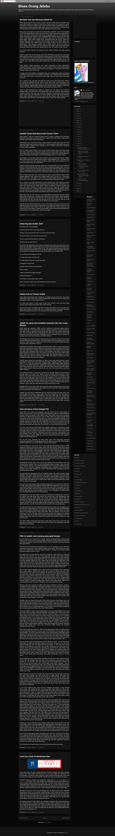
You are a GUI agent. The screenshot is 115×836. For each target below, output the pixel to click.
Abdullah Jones (89, 204)
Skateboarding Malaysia (91, 413)
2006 (77, 191)
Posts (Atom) (48, 822)
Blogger (66, 832)
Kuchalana (90, 320)
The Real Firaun (89, 420)
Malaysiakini (78, 499)
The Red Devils (79, 518)
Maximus (26, 363)
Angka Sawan (90, 217)
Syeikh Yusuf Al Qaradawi (81, 512)
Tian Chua (90, 428)
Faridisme (89, 281)
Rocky (88, 385)
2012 (77, 113)
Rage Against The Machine (82, 504)
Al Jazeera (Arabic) (80, 463)
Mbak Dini (89, 335)
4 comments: (41, 812)
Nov (79, 127)
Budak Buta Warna (90, 259)
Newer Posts (23, 818)
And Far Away (91, 214)
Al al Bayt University (80, 460)
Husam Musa (90, 299)
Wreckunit (89, 443)
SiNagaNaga (90, 410)
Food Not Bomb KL (89, 289)
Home (45, 818)
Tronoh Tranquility (90, 432)
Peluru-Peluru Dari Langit (90, 369)
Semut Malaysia (89, 400)
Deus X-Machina (89, 277)
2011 (77, 116)
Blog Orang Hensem (90, 255)
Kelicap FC (77, 493)
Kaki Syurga (90, 302)
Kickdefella (90, 312)
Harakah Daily (78, 479)
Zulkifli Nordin (90, 449)
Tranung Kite (78, 524)
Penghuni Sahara (89, 373)
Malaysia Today (79, 496)
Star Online (77, 507)
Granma (77, 477)
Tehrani (89, 417)
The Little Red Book (80, 515)
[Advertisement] (44, 114)
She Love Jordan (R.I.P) (91, 404)
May (79, 141)
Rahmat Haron (91, 380)
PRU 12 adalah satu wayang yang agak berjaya (40, 536)
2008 (77, 122)
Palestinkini (90, 357)
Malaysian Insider (79, 501)
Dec (79, 124)
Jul (79, 136)
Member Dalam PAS (90, 339)
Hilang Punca (90, 296)
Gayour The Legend (90, 293)
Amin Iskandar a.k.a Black (91, 211)
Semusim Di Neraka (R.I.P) (91, 395)
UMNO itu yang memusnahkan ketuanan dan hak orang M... (82, 166)
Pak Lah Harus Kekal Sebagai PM (34, 409)
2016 (77, 109)
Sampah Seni (90, 388)
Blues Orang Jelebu (34, 6)
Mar (79, 145)
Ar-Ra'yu (77, 471)
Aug (79, 134)
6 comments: (41, 527)
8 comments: (41, 214)
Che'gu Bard (90, 274)
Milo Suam (90, 350)
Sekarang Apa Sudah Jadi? (31, 224)
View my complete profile (81, 101)
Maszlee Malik (91, 332)
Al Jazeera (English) (80, 466)
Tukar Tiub (90, 441)
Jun (79, 138)
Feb (79, 183)
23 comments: (41, 405)
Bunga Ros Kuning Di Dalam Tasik (90, 265)
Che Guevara (78, 474)
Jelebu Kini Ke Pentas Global (32, 294)
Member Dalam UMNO (91, 343)
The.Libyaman (86, 90)
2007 (77, 188)
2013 (77, 111)
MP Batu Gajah (58, 780)
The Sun (77, 521)
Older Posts (65, 818)
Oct (79, 129)
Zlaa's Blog (90, 446)
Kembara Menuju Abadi (90, 305)
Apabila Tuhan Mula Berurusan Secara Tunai (39, 134)
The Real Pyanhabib (90, 425)
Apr (79, 143)
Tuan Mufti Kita (91, 438)
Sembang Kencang (89, 391)
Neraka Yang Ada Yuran (90, 354)
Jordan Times (78, 490)
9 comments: (41, 285)
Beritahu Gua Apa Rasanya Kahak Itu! (36, 20)
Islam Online (78, 485)
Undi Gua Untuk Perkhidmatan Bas (35, 756)
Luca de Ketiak (91, 325)
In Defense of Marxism (81, 482)
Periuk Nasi (90, 377)
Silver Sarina (90, 407)
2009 (77, 120)
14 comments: (41, 314)
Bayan (89, 239)
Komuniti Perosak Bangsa (89, 316)
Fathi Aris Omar (89, 284)
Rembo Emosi (91, 382)
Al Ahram (77, 457)
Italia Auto (77, 488)
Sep (79, 131)
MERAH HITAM (89, 347)
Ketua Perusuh (91, 309)
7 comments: (41, 101)
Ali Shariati (77, 468)
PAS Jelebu (90, 366)
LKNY (88, 323)
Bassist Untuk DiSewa (90, 236)
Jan (79, 185)
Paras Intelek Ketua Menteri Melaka (91, 362)
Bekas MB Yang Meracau (91, 247)
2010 (77, 118)
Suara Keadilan (79, 510)
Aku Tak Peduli (91, 207)
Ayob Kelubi (90, 232)
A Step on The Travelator (91, 200)
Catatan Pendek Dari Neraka (90, 270)
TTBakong (90, 435)
